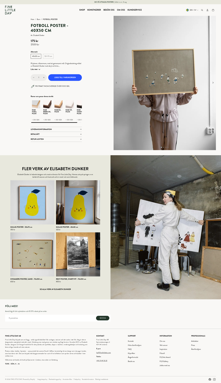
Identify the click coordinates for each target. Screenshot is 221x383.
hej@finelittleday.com (103, 353)
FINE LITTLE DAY (16, 379)
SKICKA (103, 318)
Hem (32, 19)
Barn (38, 19)
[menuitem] (82, 10)
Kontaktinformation (88, 379)
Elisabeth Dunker (38, 35)
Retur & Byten (37, 139)
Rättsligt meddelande (101, 379)
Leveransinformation (41, 129)
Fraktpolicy (77, 379)
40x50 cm (36, 56)
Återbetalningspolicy (55, 379)
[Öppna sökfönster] (202, 10)
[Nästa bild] (214, 83)
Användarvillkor (67, 379)
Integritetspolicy (42, 379)
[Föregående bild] (116, 83)
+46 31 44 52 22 (101, 360)
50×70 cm (48, 56)
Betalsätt (35, 134)
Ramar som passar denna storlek (42, 96)
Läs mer (34, 69)
